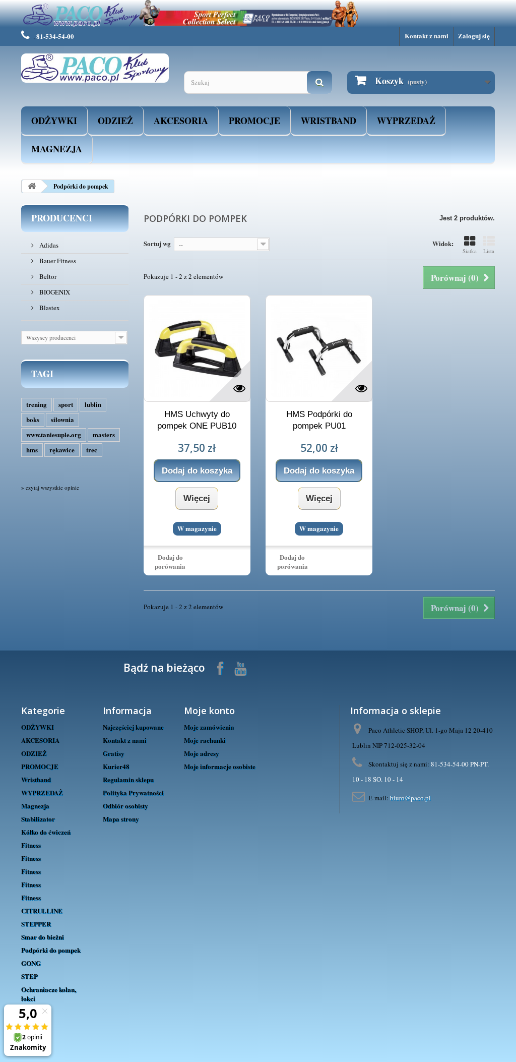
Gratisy (113, 753)
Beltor (47, 276)
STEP (29, 976)
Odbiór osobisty (125, 805)
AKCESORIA (181, 120)
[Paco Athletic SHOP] (95, 68)
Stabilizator (38, 818)
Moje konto (209, 710)
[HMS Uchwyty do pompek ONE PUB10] (197, 348)
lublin (93, 404)
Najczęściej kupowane (133, 727)
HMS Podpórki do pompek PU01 (319, 420)
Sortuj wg (157, 243)
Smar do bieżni (42, 936)
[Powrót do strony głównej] (31, 186)
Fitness (31, 845)
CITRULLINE (41, 910)
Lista (488, 251)
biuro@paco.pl (410, 797)
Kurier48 (116, 766)
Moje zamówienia (209, 727)
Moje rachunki (205, 740)
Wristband (328, 120)
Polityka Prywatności (133, 792)
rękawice (62, 449)
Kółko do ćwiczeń (46, 832)
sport (65, 404)
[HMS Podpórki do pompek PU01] (319, 348)
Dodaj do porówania (170, 561)
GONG (31, 963)
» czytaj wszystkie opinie (50, 487)
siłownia (62, 419)
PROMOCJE (254, 120)
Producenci (61, 217)
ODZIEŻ (115, 120)
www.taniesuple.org (53, 434)
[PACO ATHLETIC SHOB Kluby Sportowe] (258, 13)
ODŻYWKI (54, 120)
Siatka (470, 251)
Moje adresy (201, 753)
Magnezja (56, 148)
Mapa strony (121, 818)
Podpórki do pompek (51, 950)
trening (36, 404)
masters (104, 434)
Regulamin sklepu (128, 779)
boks (32, 419)
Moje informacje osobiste (219, 766)
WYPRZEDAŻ (406, 120)
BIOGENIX (54, 292)
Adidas (48, 245)
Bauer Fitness (57, 260)
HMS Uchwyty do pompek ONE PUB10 (196, 420)
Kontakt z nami (426, 35)
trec (91, 449)
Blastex (49, 307)
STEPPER (36, 923)
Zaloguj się (474, 35)
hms (32, 449)
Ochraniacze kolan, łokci (48, 993)
